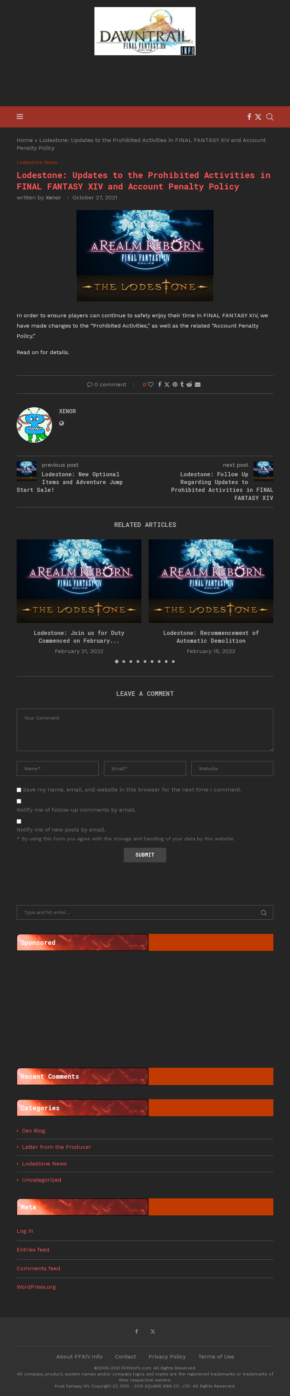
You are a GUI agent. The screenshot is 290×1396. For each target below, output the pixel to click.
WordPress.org (36, 1286)
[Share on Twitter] (167, 384)
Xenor (53, 197)
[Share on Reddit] (189, 384)
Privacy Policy (167, 1356)
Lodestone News (44, 1163)
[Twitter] (258, 117)
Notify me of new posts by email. (61, 829)
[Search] (269, 117)
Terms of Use (216, 1356)
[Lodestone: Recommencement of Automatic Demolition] (211, 581)
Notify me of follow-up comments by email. (76, 809)
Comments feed (38, 1268)
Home (25, 140)
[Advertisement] (145, 82)
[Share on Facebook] (159, 384)
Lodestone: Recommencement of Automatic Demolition (211, 636)
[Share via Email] (198, 384)
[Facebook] (249, 117)
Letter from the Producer (56, 1147)
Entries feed (33, 1249)
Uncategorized (42, 1179)
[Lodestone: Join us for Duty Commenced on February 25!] (79, 581)
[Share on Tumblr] (182, 384)
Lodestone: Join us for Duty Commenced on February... (79, 636)
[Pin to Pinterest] (175, 384)
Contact (125, 1356)
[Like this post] (150, 384)
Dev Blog (33, 1130)
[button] (26, 601)
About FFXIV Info (79, 1356)
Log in (25, 1230)
